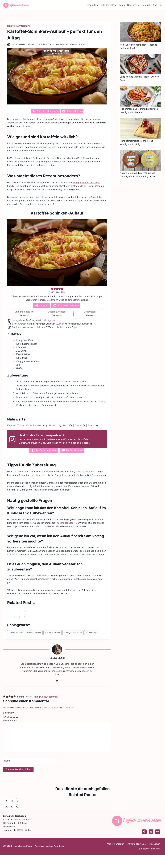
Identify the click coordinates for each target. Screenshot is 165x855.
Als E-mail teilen (74, 450)
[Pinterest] (151, 831)
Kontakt (146, 5)
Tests (122, 5)
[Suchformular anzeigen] (161, 5)
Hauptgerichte (23, 26)
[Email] (157, 831)
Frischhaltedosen (64, 523)
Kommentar (10, 720)
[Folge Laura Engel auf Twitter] (57, 680)
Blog (154, 5)
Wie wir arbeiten (115, 844)
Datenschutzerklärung (149, 848)
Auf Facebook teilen (45, 450)
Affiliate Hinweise (136, 844)
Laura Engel (20, 44)
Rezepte (11, 26)
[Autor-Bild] (8, 44)
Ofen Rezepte (92, 632)
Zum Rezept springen (47, 111)
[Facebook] (144, 831)
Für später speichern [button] (68, 305)
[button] (52, 288)
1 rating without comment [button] (45, 696)
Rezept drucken (74, 111)
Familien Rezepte (33, 632)
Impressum (154, 844)
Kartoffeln (12, 143)
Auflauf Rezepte (15, 632)
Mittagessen (49, 320)
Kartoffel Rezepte (52, 632)
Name (7, 760)
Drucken (43, 305)
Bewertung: (9, 712)
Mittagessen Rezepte (73, 632)
